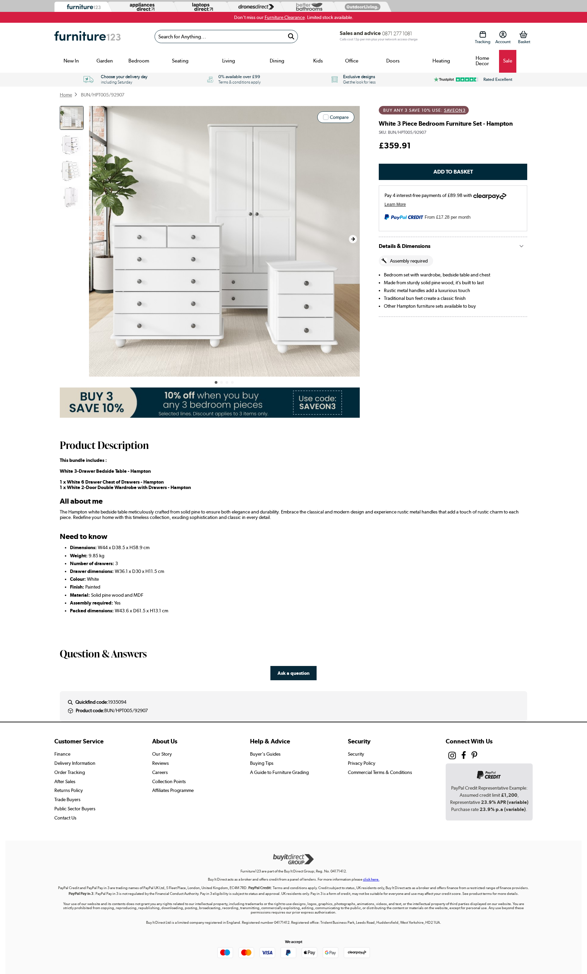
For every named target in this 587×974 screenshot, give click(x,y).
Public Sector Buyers (74, 808)
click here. (371, 879)
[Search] (291, 36)
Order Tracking (69, 772)
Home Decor (482, 61)
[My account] (503, 34)
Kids (318, 61)
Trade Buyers (67, 799)
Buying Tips (261, 763)
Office (351, 61)
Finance (62, 754)
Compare (339, 117)
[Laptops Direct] (201, 7)
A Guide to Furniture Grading (279, 772)
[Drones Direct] (254, 7)
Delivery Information (74, 763)
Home (66, 94)
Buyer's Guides (265, 754)
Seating (180, 61)
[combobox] (226, 36)
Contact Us (65, 817)
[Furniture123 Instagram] (452, 757)
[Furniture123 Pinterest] (474, 756)
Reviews (160, 763)
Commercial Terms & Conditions (380, 772)
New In (71, 61)
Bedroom (138, 61)
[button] (353, 239)
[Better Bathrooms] (307, 7)
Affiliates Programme (173, 790)
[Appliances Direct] (141, 7)
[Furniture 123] (82, 7)
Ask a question (293, 673)
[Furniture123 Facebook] (463, 756)
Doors (392, 61)
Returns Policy (68, 790)
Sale (507, 61)
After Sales (64, 781)
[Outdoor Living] (361, 6)
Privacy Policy (361, 763)
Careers (160, 772)
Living (228, 61)
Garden (104, 61)
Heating (441, 61)
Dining (277, 61)
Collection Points (169, 781)
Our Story (162, 754)
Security (356, 754)
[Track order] (482, 34)
